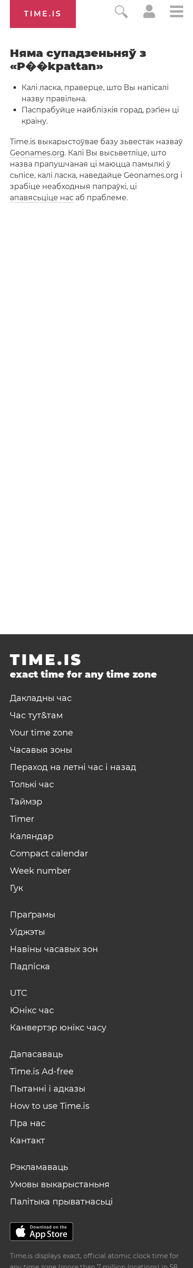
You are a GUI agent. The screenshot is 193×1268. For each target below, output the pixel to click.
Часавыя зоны (41, 750)
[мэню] (176, 13)
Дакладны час (41, 698)
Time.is (43, 13)
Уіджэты (27, 932)
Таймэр (26, 802)
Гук (16, 888)
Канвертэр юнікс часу (58, 1028)
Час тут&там (36, 715)
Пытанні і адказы (47, 1089)
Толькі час (32, 784)
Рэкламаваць (39, 1167)
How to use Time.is (49, 1106)
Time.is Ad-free (42, 1071)
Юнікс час (32, 1010)
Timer (22, 819)
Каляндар (31, 836)
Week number (40, 871)
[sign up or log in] (149, 15)
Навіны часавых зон (54, 949)
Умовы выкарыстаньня (60, 1184)
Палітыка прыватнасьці (61, 1202)
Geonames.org (37, 152)
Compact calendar (49, 853)
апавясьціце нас (42, 197)
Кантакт (27, 1140)
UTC (18, 993)
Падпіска (30, 966)
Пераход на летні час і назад (73, 767)
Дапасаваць (36, 1054)
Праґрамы (32, 915)
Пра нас (27, 1123)
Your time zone (41, 733)
